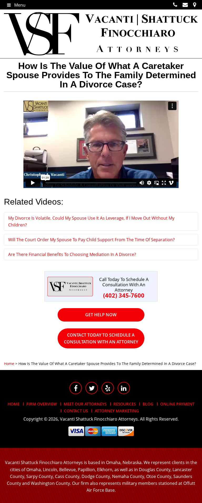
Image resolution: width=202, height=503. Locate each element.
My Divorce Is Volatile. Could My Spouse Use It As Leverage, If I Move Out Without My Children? (91, 221)
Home (13, 404)
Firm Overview (41, 404)
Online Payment (177, 404)
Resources (124, 404)
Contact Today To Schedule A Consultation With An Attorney (101, 338)
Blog (148, 404)
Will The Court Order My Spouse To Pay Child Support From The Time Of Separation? (91, 240)
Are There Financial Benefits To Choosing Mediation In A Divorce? (72, 254)
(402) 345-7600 (123, 295)
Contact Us (76, 410)
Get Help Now (101, 315)
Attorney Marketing (117, 410)
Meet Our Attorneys (85, 404)
